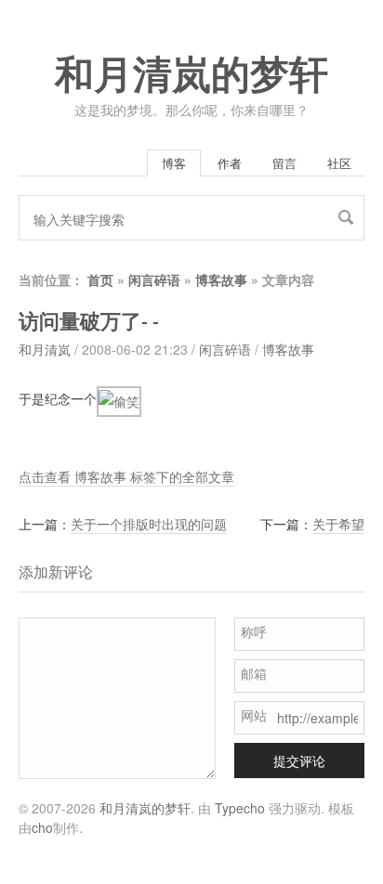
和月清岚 (45, 349)
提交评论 (299, 760)
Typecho (240, 808)
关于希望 (338, 523)
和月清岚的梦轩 (191, 75)
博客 (174, 163)
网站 (254, 715)
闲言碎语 (154, 279)
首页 (100, 279)
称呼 (254, 631)
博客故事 (221, 279)
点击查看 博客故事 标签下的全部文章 (126, 476)
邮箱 (254, 673)
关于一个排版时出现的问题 (149, 523)
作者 (230, 163)
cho (42, 827)
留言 (284, 163)
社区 (339, 163)
